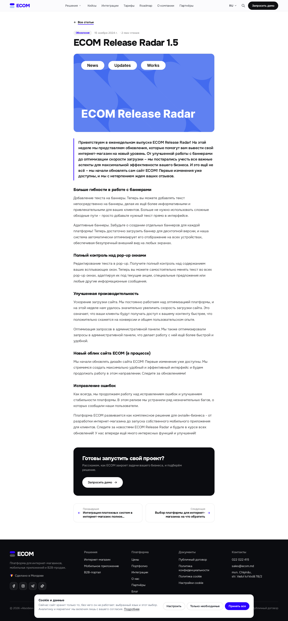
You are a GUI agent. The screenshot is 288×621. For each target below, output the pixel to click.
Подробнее (131, 609)
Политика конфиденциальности (194, 568)
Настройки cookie (191, 583)
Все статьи (86, 22)
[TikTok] (42, 586)
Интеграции (139, 572)
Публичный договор (193, 560)
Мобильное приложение (101, 566)
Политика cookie (190, 576)
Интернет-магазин (97, 560)
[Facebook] (14, 586)
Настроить (174, 606)
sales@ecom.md (243, 566)
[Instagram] (23, 586)
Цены (135, 560)
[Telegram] (33, 586)
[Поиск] (243, 5)
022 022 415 (240, 560)
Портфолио (139, 566)
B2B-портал (92, 572)
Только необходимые (205, 606)
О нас (135, 579)
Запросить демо (263, 5)
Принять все (237, 606)
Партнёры (138, 585)
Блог (134, 591)
